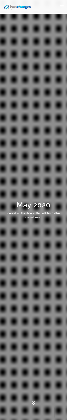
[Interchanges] (17, 6)
